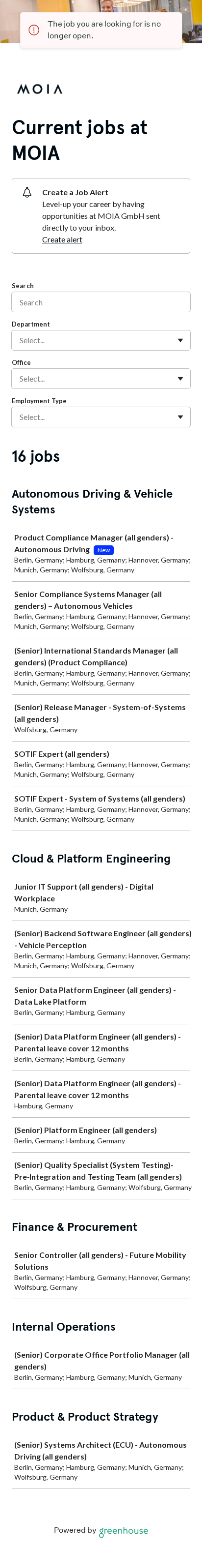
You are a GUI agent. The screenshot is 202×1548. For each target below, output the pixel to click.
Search (23, 286)
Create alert (62, 239)
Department (31, 324)
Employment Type (39, 401)
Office (21, 362)
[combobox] (20, 340)
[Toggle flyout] (180, 340)
